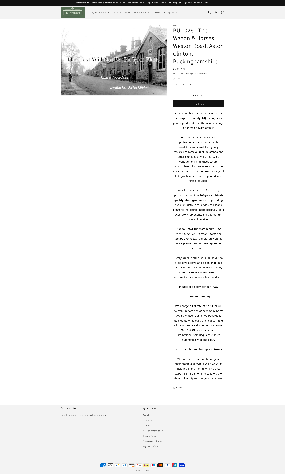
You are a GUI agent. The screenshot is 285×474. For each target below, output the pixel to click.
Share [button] (179, 387)
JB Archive (145, 471)
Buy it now (198, 103)
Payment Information (153, 446)
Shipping (188, 73)
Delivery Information (153, 430)
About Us (147, 420)
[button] (100, 12)
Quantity (176, 78)
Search (146, 415)
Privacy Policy (149, 436)
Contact (147, 425)
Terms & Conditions (152, 441)
